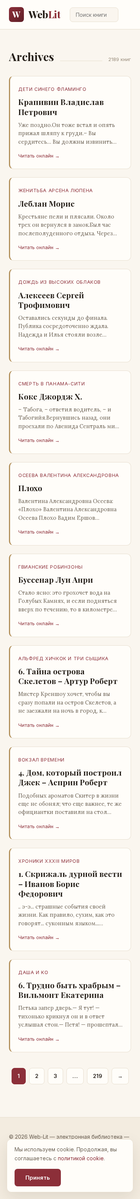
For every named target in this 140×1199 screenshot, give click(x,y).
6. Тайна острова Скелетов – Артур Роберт (68, 676)
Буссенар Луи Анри (55, 579)
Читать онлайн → (39, 156)
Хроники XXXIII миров (49, 861)
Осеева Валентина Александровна (68, 475)
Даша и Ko (33, 972)
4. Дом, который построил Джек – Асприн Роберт (70, 777)
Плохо (30, 488)
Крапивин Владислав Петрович (61, 106)
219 (97, 1076)
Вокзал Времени (41, 760)
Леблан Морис (46, 203)
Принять (37, 1177)
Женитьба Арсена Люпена (55, 190)
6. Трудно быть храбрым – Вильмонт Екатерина (69, 990)
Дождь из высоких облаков (59, 282)
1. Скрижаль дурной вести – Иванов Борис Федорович (70, 883)
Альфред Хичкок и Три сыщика (63, 658)
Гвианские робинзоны (50, 567)
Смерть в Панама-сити (51, 384)
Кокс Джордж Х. (50, 396)
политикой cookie (81, 1158)
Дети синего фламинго (52, 89)
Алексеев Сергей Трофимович (51, 300)
